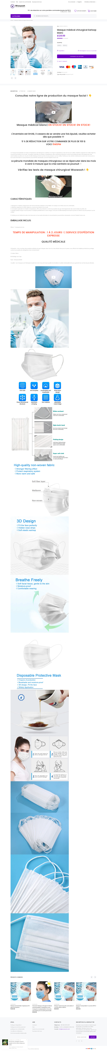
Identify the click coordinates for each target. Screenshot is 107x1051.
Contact (13, 2)
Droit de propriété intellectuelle (18, 1033)
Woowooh (64, 72)
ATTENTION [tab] (22, 91)
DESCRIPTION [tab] (13, 91)
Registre (80, 2)
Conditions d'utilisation (16, 1031)
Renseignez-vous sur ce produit (88, 50)
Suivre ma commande (25, 2)
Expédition (61, 50)
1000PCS (65, 45)
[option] (14, 72)
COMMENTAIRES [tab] (31, 91)
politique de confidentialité (17, 1029)
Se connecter (71, 2)
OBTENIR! (92, 1037)
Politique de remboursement (18, 1027)
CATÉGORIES (16, 16)
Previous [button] (12, 78)
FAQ (17, 2)
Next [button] (15, 78)
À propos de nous (37, 2)
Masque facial (69, 74)
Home (12, 20)
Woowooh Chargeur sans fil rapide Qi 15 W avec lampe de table (17, 1043)
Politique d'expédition (16, 1025)
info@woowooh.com (64, 1029)
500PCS (59, 45)
